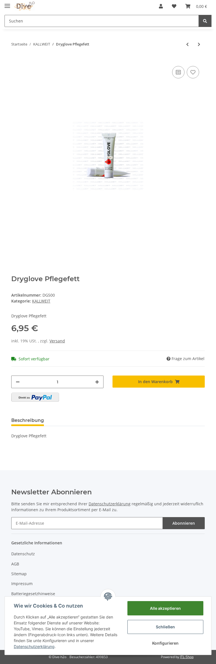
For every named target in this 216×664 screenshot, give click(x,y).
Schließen (165, 626)
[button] (160, 6)
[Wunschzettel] (174, 6)
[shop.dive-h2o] (25, 6)
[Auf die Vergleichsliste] (178, 72)
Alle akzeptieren (165, 608)
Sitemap (19, 573)
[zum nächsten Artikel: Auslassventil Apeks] (199, 44)
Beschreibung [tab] (27, 420)
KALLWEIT (41, 301)
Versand (57, 341)
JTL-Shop (187, 656)
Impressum (22, 583)
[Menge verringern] (18, 382)
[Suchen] (205, 21)
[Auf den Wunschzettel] (193, 72)
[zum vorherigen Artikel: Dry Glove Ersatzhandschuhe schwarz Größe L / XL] (187, 44)
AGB (15, 564)
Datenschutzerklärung (34, 646)
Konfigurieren (165, 643)
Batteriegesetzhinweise (33, 593)
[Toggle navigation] (7, 3)
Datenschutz (23, 553)
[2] (35, 397)
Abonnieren (183, 523)
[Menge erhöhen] (97, 382)
